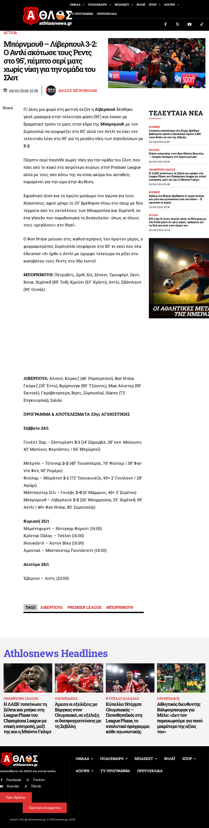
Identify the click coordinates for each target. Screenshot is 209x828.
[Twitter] (177, 24)
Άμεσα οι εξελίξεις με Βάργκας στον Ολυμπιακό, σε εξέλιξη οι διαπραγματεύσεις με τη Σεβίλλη (78, 715)
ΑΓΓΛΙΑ (10, 33)
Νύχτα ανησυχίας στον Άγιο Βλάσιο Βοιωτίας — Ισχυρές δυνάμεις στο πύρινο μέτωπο (176, 155)
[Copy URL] (8, 180)
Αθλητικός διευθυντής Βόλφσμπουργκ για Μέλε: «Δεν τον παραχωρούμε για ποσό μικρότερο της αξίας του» (179, 718)
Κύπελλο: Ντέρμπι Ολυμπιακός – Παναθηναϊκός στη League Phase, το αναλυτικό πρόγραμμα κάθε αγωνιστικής (127, 718)
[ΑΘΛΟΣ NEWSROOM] (52, 90)
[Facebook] (165, 24)
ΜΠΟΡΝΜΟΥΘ (119, 607)
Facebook (13, 779)
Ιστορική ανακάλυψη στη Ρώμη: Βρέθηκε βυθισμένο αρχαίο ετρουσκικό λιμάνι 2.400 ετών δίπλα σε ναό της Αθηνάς (175, 134)
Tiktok (36, 786)
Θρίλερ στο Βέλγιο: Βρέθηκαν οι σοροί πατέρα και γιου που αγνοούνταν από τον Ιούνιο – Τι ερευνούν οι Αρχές (176, 199)
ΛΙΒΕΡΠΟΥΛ (51, 607)
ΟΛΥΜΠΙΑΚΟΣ (66, 698)
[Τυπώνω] (8, 192)
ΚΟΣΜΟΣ (154, 127)
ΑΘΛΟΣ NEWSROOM (77, 90)
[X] (8, 132)
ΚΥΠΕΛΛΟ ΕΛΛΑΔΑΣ (122, 698)
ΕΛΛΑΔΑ (154, 149)
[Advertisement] (83, 335)
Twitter (39, 779)
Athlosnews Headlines (56, 653)
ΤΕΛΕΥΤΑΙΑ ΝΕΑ (176, 113)
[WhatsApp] (8, 144)
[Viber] (8, 156)
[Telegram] (8, 168)
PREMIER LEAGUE (84, 607)
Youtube (12, 786)
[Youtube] (189, 24)
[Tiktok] (202, 24)
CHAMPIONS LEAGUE (162, 169)
